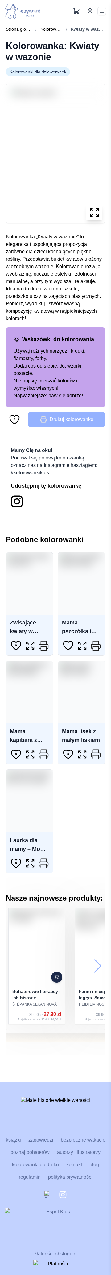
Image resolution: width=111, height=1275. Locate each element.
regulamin (30, 1177)
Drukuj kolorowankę (71, 419)
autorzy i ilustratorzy (79, 1152)
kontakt (74, 1164)
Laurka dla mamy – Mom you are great (27, 849)
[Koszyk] (76, 11)
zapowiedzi (40, 1139)
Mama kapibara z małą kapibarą (28, 740)
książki (13, 1139)
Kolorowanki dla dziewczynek (38, 71)
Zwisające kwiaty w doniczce (23, 631)
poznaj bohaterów (30, 1152)
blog (94, 1164)
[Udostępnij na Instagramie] (17, 501)
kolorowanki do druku (35, 1164)
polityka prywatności (70, 1177)
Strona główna (19, 29)
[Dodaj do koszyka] (56, 977)
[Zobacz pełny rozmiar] (94, 212)
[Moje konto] (90, 11)
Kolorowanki (51, 29)
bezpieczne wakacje (83, 1139)
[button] (98, 966)
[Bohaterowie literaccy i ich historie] (37, 966)
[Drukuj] (43, 645)
